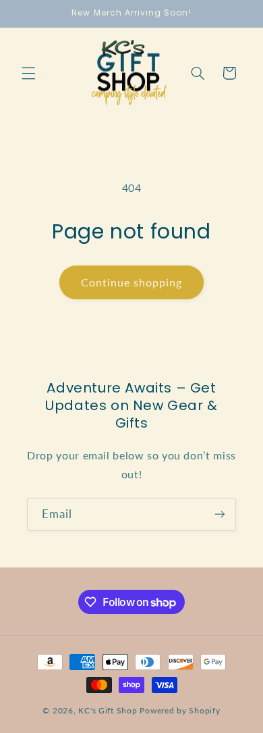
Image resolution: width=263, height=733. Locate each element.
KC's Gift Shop (107, 710)
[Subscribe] (219, 514)
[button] (28, 73)
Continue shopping (132, 282)
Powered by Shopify (180, 710)
